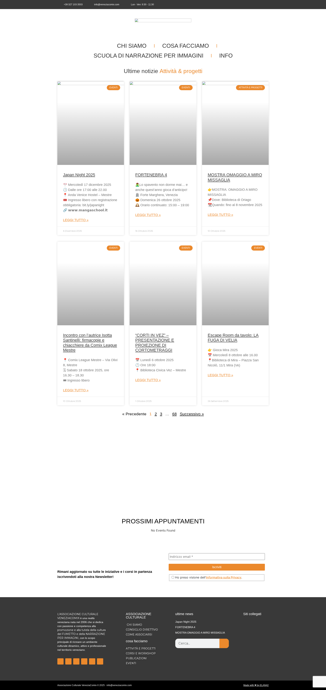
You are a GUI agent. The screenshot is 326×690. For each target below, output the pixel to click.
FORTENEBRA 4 (151, 174)
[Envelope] (266, 4)
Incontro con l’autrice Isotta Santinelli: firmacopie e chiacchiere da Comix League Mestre (90, 342)
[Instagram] (253, 4)
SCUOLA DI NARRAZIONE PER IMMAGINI (148, 55)
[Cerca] (224, 643)
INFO (226, 55)
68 (174, 414)
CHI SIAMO (131, 46)
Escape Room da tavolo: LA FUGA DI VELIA (233, 337)
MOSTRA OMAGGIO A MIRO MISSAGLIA (200, 632)
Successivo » (192, 414)
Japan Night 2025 (79, 174)
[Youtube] (259, 4)
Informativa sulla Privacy (223, 577)
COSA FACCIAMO (185, 46)
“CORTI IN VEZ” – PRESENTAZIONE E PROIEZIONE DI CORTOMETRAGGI (154, 342)
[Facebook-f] (247, 4)
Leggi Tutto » (75, 220)
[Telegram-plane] (84, 661)
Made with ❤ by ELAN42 (256, 685)
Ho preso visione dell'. (208, 577)
